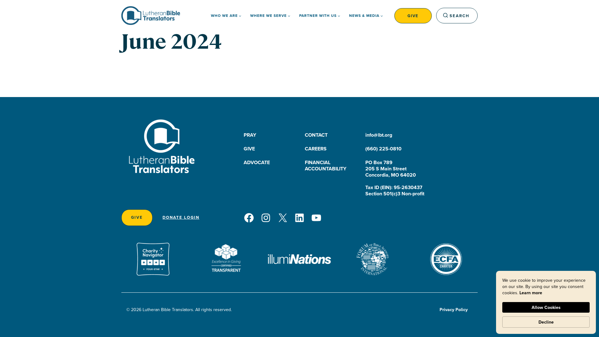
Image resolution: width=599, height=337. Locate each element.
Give (413, 16)
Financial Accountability (325, 165)
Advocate (257, 162)
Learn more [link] (530, 293)
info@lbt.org (378, 135)
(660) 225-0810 (383, 148)
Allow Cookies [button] (546, 307)
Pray (250, 135)
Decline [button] (546, 322)
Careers (316, 148)
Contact (316, 135)
